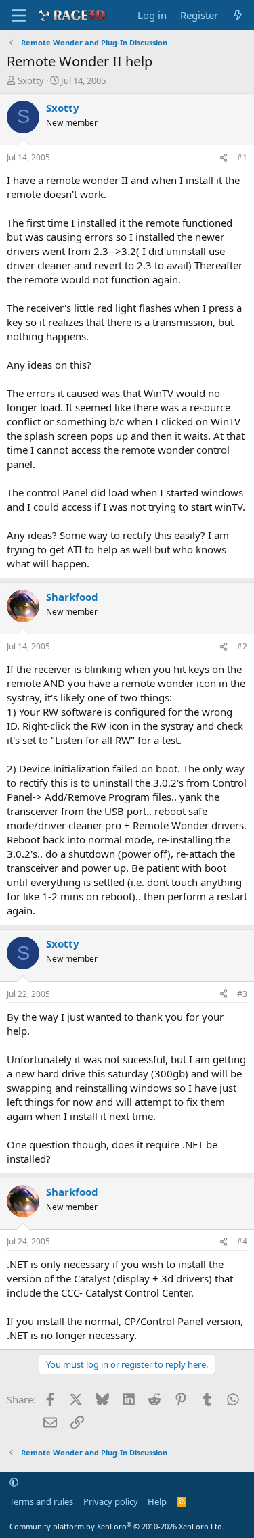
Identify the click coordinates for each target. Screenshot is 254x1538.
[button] (14, 1481)
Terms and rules (41, 1501)
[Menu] (19, 15)
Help (157, 1501)
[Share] (223, 158)
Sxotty (31, 80)
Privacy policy (110, 1501)
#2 (242, 646)
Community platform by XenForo (116, 1526)
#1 (242, 157)
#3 (242, 994)
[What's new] (238, 15)
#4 (242, 1241)
